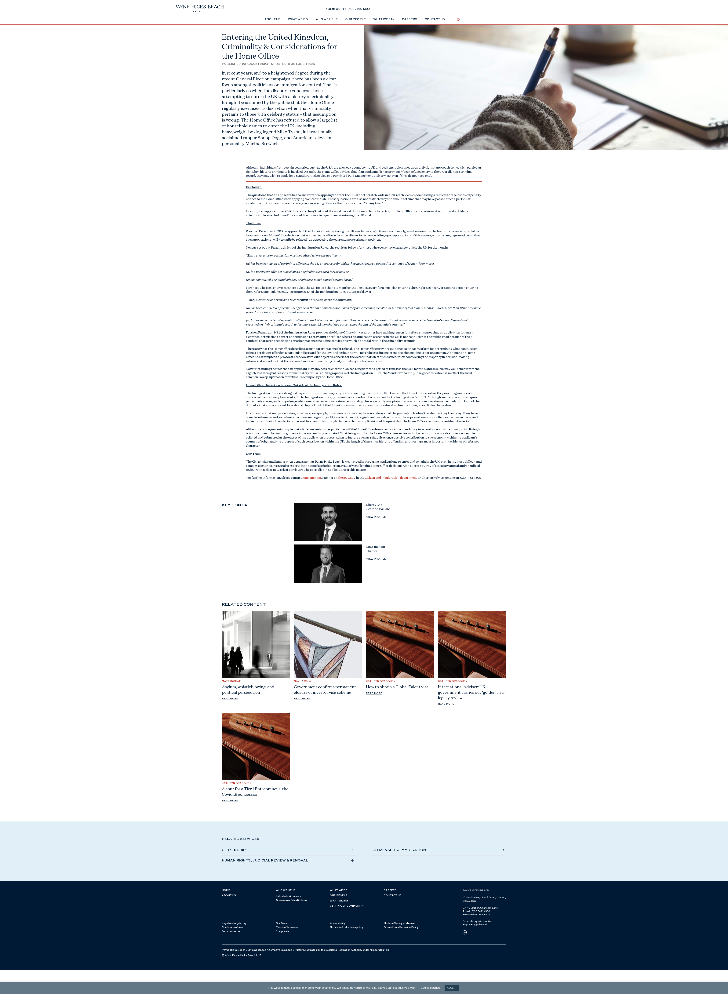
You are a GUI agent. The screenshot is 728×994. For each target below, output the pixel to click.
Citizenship (234, 850)
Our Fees (281, 923)
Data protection (231, 931)
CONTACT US (392, 895)
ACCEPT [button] (452, 987)
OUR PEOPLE (338, 895)
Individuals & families (288, 896)
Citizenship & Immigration (399, 850)
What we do (298, 19)
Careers (409, 19)
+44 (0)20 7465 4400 (477, 914)
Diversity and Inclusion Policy (401, 927)
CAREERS (390, 890)
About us (229, 895)
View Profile (376, 517)
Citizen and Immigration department (391, 477)
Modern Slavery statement (400, 923)
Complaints (282, 931)
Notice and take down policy (346, 927)
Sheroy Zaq (345, 477)
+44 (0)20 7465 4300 (478, 911)
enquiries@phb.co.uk (475, 924)
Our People (355, 19)
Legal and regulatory (234, 923)
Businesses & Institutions (291, 900)
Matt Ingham (311, 477)
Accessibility (337, 923)
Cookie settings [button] (430, 987)
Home (226, 890)
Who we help (326, 19)
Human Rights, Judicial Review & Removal (265, 860)
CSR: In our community (347, 906)
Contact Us (435, 19)
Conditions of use (232, 927)
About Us (272, 19)
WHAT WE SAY (339, 901)
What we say (383, 19)
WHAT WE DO (339, 890)
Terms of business (287, 927)
